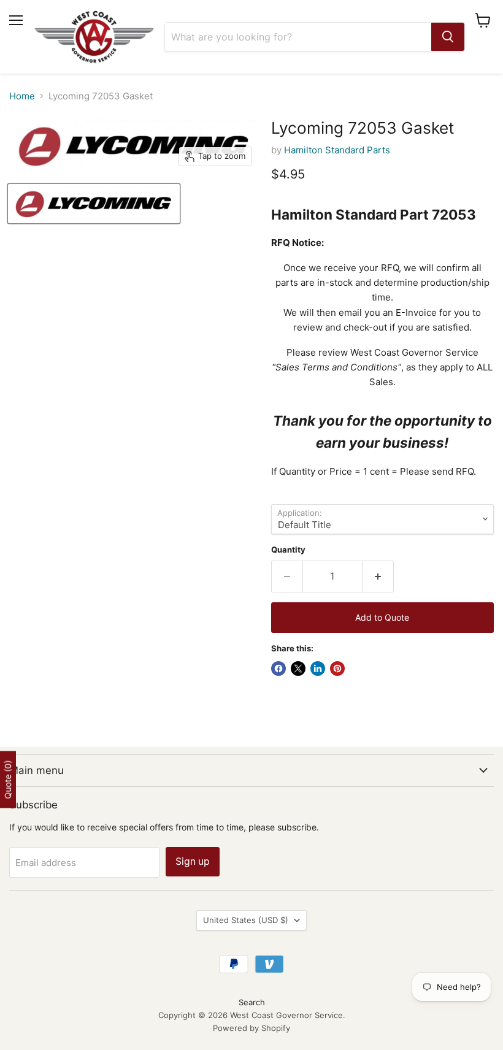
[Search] (447, 37)
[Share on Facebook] (278, 668)
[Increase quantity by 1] (378, 576)
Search (252, 1002)
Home (22, 96)
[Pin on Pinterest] (337, 668)
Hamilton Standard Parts (337, 150)
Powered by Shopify (251, 1028)
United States (245, 920)
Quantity (288, 549)
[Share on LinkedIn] (317, 668)
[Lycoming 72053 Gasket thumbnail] (94, 203)
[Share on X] (298, 668)
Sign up (192, 861)
